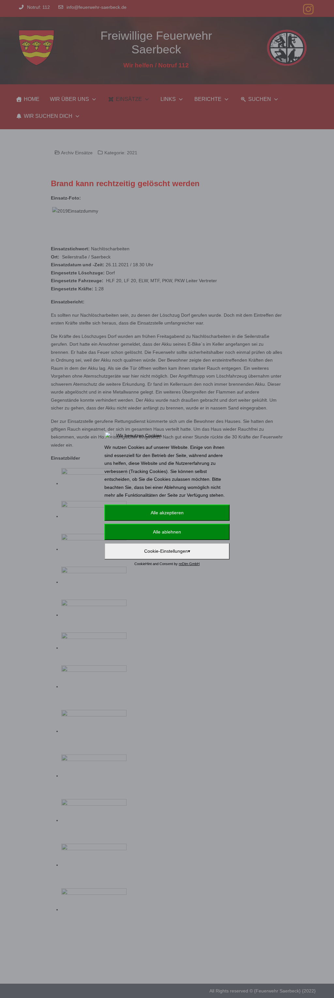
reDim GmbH (189, 564)
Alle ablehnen (167, 531)
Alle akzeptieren (167, 512)
